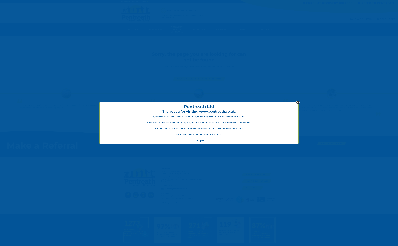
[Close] (298, 102)
